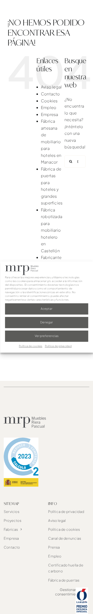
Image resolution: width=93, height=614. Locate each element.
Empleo (48, 107)
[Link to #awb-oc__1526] (83, 10)
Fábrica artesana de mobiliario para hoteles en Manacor (51, 141)
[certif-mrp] (21, 439)
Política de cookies (30, 345)
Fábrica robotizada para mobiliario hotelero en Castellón (51, 230)
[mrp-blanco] (25, 8)
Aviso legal (51, 86)
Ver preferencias (47, 336)
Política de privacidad (58, 345)
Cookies (49, 100)
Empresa (49, 114)
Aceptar (46, 309)
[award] (82, 589)
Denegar (46, 322)
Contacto (50, 93)
